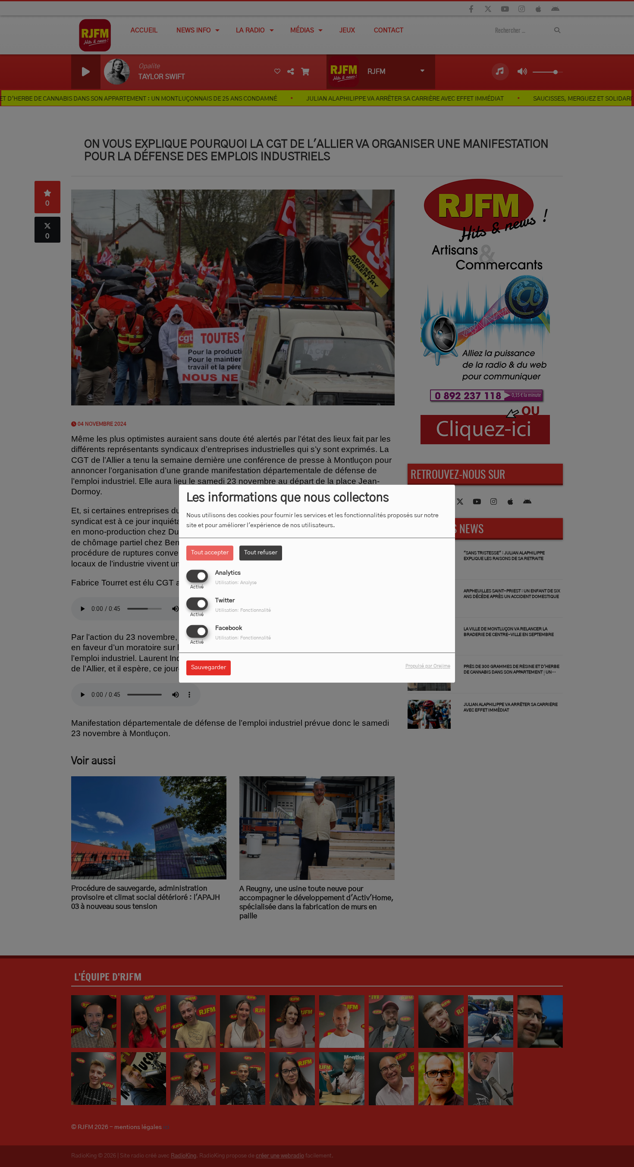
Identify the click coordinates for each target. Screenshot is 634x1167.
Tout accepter (210, 553)
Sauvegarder (208, 667)
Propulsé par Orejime (427, 666)
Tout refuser (260, 553)
